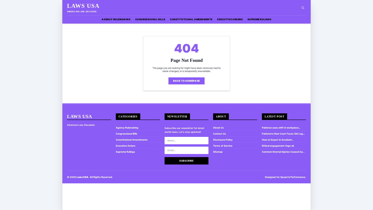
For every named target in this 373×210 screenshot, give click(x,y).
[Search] (303, 8)
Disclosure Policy (223, 139)
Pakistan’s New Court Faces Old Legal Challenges (283, 133)
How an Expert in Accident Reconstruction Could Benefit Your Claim (281, 139)
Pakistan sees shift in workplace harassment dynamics (280, 127)
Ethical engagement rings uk (278, 145)
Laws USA (83, 6)
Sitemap (218, 151)
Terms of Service (222, 145)
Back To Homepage (186, 80)
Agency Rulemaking (116, 19)
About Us (218, 127)
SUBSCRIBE (186, 160)
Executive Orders (230, 19)
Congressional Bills (150, 19)
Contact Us (219, 133)
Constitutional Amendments (191, 19)
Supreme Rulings (259, 19)
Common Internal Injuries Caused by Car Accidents (282, 151)
